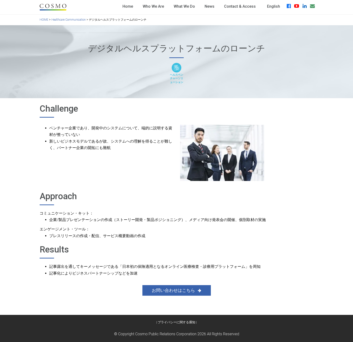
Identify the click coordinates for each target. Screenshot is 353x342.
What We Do (184, 6)
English (273, 6)
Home (127, 6)
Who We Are (153, 6)
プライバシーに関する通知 (176, 322)
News (209, 6)
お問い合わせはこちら (174, 290)
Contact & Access (240, 6)
